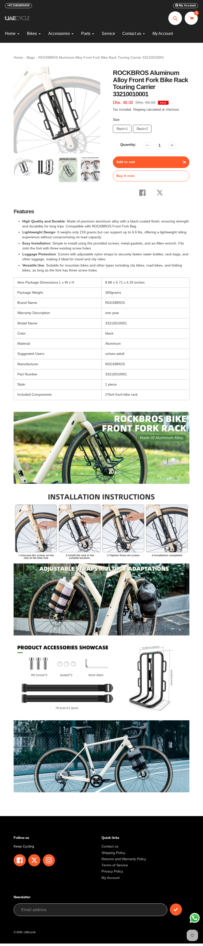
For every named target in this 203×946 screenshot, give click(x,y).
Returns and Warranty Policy (124, 859)
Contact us (110, 846)
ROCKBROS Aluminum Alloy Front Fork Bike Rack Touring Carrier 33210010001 (101, 57)
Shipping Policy (113, 853)
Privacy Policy (112, 871)
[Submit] (176, 909)
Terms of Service (115, 865)
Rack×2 (142, 128)
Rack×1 (122, 128)
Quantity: (128, 144)
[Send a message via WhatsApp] (195, 918)
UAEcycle (30, 932)
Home (18, 57)
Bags (31, 57)
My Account (111, 878)
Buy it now (125, 176)
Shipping (139, 109)
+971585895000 (18, 5)
